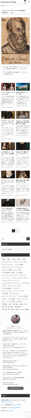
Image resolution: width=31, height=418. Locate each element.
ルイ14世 (4, 299)
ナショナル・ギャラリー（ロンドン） (20, 277)
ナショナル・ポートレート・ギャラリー (11, 283)
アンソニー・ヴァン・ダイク (20, 262)
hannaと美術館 (17, 404)
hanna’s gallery (9, 410)
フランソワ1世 (16, 288)
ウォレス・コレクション (7, 264)
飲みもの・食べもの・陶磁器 (22, 309)
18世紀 (18, 259)
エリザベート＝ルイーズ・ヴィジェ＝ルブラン (12, 267)
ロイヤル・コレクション (22, 299)
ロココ (3, 301)
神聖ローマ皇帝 (23, 304)
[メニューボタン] (29, 2)
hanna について (15, 388)
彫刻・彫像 (15, 304)
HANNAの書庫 (15, 407)
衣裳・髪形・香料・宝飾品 (8, 309)
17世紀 (13, 259)
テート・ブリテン (6, 277)
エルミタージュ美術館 (7, 270)
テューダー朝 (22, 275)
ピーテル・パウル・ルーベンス (15, 285)
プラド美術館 (5, 293)
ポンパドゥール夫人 (14, 293)
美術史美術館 (18, 306)
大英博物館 (4, 304)
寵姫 (10, 304)
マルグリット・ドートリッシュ (9, 296)
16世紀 (8, 259)
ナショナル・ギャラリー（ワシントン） (11, 280)
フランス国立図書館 (6, 288)
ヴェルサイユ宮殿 (11, 301)
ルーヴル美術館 (11, 299)
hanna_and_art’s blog (8, 2)
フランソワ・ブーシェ (19, 291)
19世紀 (24, 259)
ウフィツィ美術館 (19, 264)
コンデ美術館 (19, 272)
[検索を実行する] (28, 238)
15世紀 (3, 259)
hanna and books (6, 402)
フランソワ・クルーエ (7, 291)
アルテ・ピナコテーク (7, 262)
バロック (4, 285)
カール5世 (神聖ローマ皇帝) (8, 272)
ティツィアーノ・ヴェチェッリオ (9, 275)
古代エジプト (20, 301)
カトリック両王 (17, 270)
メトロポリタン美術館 (23, 296)
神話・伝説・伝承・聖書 (7, 306)
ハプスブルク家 (25, 283)
